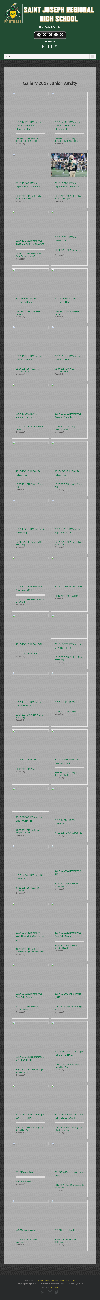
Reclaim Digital (54, 1287)
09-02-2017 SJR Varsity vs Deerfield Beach (66, 946)
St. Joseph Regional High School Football (51, 1280)
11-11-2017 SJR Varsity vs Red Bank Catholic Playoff (29, 254)
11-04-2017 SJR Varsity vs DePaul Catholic (27, 370)
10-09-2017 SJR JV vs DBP (66, 596)
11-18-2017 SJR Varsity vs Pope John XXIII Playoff (30, 197)
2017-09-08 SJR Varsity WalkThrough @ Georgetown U (30, 936)
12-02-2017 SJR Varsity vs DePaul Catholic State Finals (28, 139)
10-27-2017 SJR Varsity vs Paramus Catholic (66, 427)
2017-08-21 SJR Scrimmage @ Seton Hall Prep (68, 1065)
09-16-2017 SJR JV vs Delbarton (69, 832)
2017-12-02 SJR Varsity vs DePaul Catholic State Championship (29, 125)
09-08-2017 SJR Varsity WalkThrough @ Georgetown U (30, 950)
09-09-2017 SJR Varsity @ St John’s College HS (67, 885)
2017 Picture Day (24, 1172)
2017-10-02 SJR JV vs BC (67, 701)
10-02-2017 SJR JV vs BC (66, 711)
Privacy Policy (70, 1280)
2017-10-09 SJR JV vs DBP (68, 586)
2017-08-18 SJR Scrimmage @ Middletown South (68, 1128)
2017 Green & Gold (25, 1229)
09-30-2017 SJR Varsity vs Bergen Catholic (66, 773)
